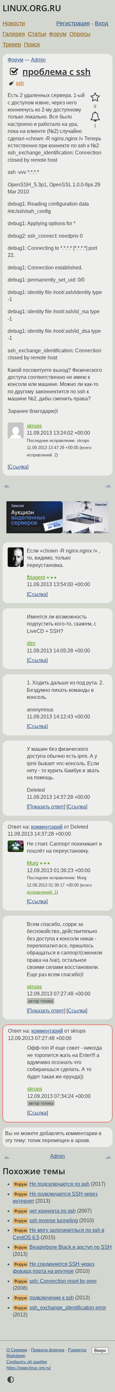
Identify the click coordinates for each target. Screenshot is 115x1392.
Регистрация (73, 23)
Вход (101, 23)
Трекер (12, 44)
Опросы (79, 34)
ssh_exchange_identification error (67, 1307)
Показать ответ (46, 806)
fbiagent (36, 577)
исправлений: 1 (42, 892)
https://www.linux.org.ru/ (28, 1367)
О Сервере (16, 1349)
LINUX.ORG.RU (32, 8)
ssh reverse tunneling (53, 1220)
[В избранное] (95, 97)
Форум (57, 34)
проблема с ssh (56, 71)
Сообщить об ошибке (26, 1361)
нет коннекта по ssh (52, 1211)
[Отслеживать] (95, 117)
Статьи (37, 34)
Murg (32, 863)
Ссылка (18, 467)
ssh (20, 83)
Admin (38, 59)
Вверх (100, 1350)
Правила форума (47, 1349)
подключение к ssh (51, 1297)
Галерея (14, 34)
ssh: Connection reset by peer (63, 1281)
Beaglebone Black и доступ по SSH (70, 1247)
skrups (34, 426)
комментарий (47, 827)
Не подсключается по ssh (59, 1184)
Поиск (32, 44)
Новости (14, 23)
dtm (31, 643)
